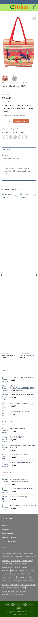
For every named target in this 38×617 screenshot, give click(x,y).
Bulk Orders (6, 529)
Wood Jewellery (7, 594)
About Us (5, 525)
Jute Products (13, 83)
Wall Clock (5, 584)
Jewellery (14, 570)
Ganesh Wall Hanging (8, 355)
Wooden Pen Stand (19, 587)
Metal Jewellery (26, 574)
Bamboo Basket (7, 553)
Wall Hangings (14, 584)
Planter (4, 581)
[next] (33, 44)
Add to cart (20, 121)
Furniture (17, 567)
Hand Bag (24, 567)
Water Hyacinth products (28, 584)
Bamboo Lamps (17, 553)
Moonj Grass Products (8, 577)
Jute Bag (14, 132)
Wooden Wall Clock (20, 591)
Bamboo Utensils (19, 557)
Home (4, 83)
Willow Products (7, 587)
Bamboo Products (7, 557)
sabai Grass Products (14, 581)
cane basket (5, 560)
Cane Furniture (15, 560)
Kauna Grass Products (8, 574)
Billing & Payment (8, 533)
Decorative (24, 563)
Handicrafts (8, 132)
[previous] (5, 44)
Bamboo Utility (30, 557)
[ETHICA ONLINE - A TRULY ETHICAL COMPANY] (19, 7)
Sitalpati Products (28, 581)
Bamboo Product (29, 553)
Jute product (21, 132)
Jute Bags (25, 83)
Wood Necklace (18, 594)
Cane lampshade (27, 560)
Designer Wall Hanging (27, 355)
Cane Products (6, 563)
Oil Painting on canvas (23, 577)
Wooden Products (7, 591)
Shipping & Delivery (9, 537)
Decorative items (7, 567)
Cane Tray (16, 563)
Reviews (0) (6, 149)
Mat (18, 574)
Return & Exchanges (9, 541)
